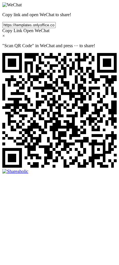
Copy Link (12, 30)
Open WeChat (36, 30)
